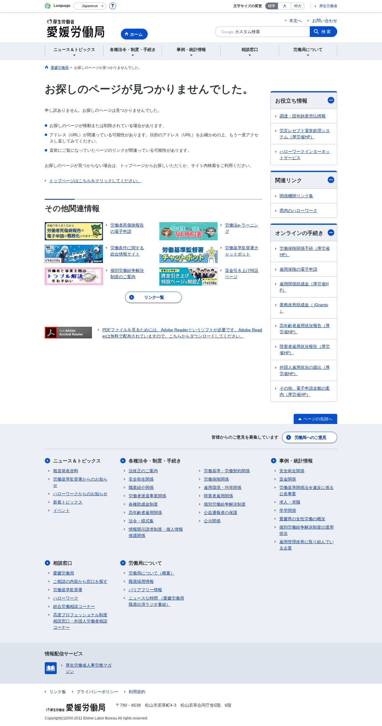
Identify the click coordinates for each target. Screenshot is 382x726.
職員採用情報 (141, 581)
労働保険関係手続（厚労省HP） (305, 251)
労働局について (145, 563)
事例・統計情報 (296, 460)
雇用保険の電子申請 (298, 269)
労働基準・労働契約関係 (227, 470)
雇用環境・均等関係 (222, 487)
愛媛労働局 (63, 573)
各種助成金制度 (143, 504)
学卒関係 (287, 510)
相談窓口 (62, 563)
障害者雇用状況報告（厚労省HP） (305, 349)
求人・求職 (289, 502)
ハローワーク (65, 598)
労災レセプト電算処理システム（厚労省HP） (305, 133)
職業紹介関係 (141, 487)
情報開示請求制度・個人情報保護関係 (156, 532)
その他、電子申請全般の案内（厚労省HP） (305, 391)
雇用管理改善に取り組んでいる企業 (306, 544)
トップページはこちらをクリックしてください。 (95, 180)
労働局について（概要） (152, 573)
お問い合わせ (324, 20)
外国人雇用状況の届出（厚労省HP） (305, 370)
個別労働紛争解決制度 (225, 504)
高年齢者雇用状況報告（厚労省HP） (305, 328)
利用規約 (137, 691)
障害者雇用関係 (218, 495)
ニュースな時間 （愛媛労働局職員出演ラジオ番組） (156, 601)
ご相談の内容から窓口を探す (80, 581)
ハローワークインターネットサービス (305, 154)
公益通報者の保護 (220, 512)
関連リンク (288, 180)
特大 (297, 6)
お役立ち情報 (291, 101)
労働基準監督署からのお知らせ (80, 482)
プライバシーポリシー (97, 691)
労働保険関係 (216, 479)
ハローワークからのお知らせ (80, 493)
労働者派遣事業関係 (147, 495)
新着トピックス (67, 502)
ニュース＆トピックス (77, 460)
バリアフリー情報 (145, 589)
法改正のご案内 (143, 470)
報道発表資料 (65, 470)
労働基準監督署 (67, 589)
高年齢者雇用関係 (145, 512)
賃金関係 (287, 479)
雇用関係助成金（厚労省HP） (304, 286)
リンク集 (57, 691)
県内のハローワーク (298, 210)
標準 (271, 6)
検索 (326, 31)
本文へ (295, 20)
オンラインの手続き (299, 233)
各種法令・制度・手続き (155, 460)
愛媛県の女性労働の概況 (302, 518)
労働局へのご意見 (310, 437)
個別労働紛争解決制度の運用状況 (306, 530)
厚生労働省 (328, 6)
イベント (61, 510)
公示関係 (212, 520)
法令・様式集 (141, 520)
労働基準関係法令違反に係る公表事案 (306, 490)
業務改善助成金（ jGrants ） (304, 307)
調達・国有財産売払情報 (303, 116)
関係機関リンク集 (296, 196)
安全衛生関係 (141, 479)
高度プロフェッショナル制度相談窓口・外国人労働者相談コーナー (80, 621)
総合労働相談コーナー (74, 606)
